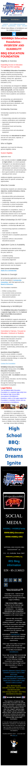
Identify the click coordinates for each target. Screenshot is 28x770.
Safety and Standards (9, 678)
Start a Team (21, 672)
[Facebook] (6, 580)
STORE (19, 25)
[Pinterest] (6, 585)
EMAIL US (14, 735)
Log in (14, 34)
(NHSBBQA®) (15, 634)
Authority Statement (8, 670)
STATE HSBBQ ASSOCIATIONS (17, 24)
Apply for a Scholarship (8, 270)
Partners (13, 672)
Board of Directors (7, 284)
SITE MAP (24, 25)
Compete (6, 672)
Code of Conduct (17, 682)
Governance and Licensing (14, 676)
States (23, 670)
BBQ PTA (4, 25)
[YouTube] (15, 580)
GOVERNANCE (12, 25)
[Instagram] (20, 580)
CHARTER (5, 24)
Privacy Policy (15, 680)
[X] (10, 580)
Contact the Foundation (8, 363)
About (18, 670)
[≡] (24, 20)
